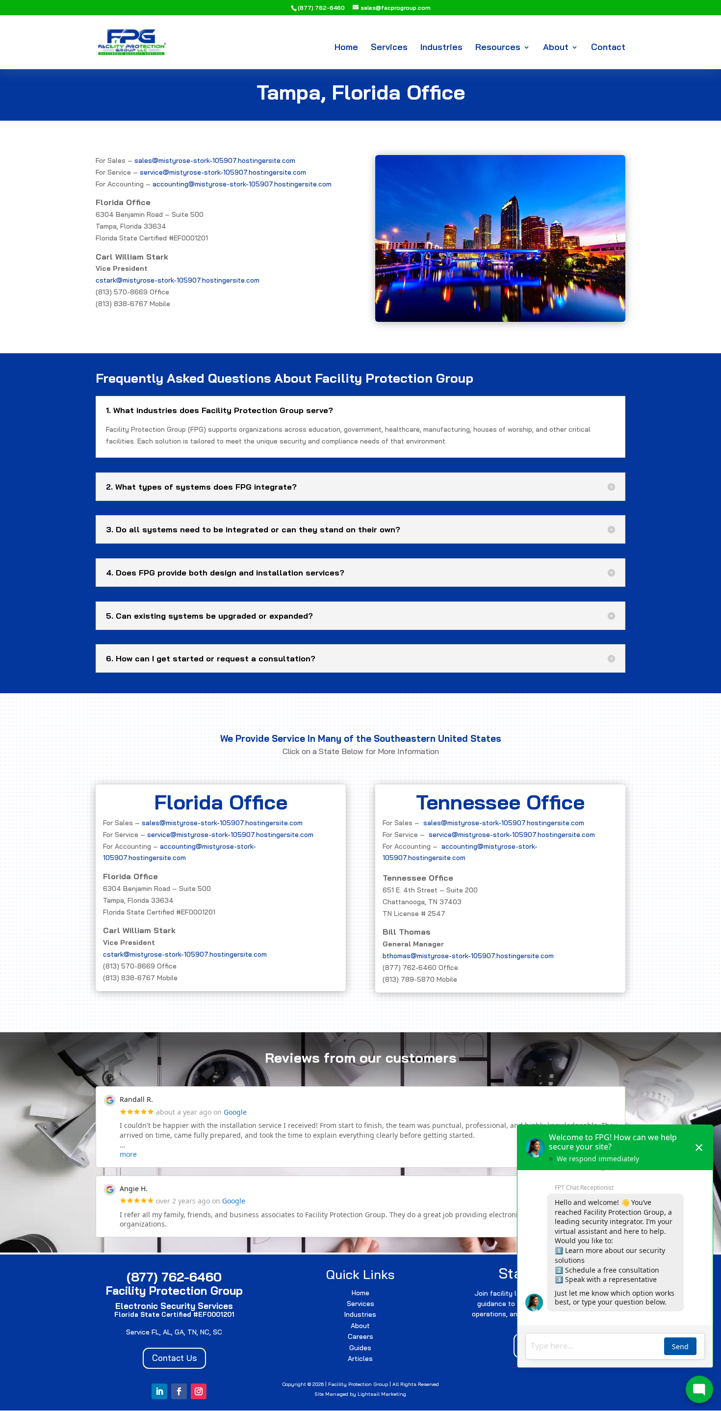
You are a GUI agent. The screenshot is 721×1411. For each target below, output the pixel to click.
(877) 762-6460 (321, 7)
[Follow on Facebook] (179, 1391)
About (555, 48)
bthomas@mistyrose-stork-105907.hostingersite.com (468, 955)
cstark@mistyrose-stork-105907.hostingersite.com (177, 280)
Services (389, 48)
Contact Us (174, 1358)
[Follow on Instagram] (198, 1391)
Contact (608, 48)
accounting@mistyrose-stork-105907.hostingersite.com (242, 184)
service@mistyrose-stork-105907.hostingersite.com (223, 172)
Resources (497, 48)
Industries (441, 48)
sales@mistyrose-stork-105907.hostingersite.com (214, 160)
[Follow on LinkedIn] (159, 1391)
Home (346, 48)
